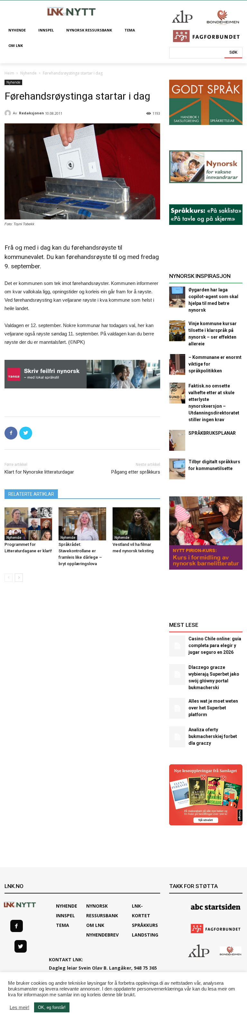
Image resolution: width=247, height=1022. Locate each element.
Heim (9, 73)
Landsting (145, 935)
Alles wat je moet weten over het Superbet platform (213, 707)
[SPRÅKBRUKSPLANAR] (177, 440)
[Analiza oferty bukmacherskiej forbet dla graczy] (177, 736)
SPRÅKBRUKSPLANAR (212, 433)
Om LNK (95, 925)
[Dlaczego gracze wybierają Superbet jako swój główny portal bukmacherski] (177, 674)
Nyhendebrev (102, 935)
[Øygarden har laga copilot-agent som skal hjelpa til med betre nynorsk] (177, 297)
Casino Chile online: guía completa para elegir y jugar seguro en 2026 (214, 645)
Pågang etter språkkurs (135, 472)
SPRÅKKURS (145, 925)
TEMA (62, 925)
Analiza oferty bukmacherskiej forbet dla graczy (212, 736)
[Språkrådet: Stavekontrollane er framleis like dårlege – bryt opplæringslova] (82, 524)
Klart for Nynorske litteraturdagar (39, 472)
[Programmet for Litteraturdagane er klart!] (28, 524)
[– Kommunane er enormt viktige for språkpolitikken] (177, 364)
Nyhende (28, 73)
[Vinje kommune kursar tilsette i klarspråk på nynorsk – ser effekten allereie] (177, 330)
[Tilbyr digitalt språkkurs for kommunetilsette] (177, 468)
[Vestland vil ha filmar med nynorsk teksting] (136, 524)
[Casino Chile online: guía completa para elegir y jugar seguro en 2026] (177, 645)
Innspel (65, 915)
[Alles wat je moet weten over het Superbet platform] (177, 708)
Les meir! (19, 1007)
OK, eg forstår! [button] (52, 1007)
